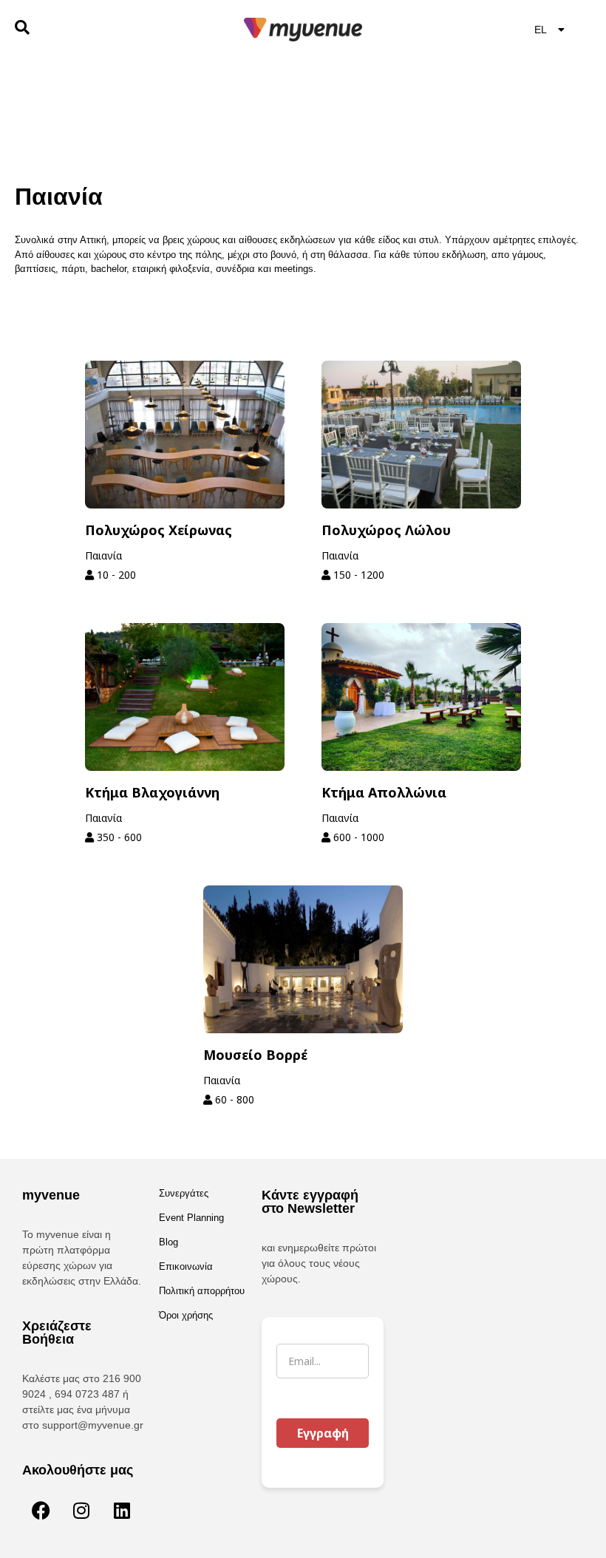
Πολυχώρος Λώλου (386, 530)
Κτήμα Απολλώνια (383, 792)
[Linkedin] (121, 1509)
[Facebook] (40, 1509)
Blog (168, 1242)
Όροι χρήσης (186, 1315)
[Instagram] (81, 1509)
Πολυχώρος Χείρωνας (158, 530)
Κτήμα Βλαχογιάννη (152, 792)
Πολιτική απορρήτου (202, 1290)
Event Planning (191, 1217)
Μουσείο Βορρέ (255, 1055)
